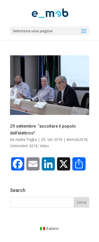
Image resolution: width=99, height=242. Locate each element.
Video (44, 145)
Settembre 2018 (23, 145)
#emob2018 (77, 139)
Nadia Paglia (26, 139)
